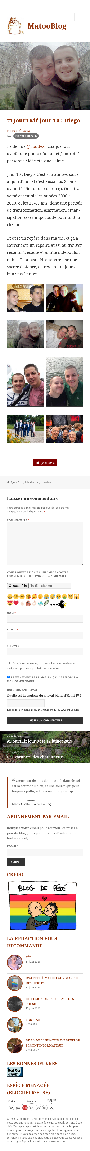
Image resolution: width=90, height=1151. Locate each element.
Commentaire (18, 520)
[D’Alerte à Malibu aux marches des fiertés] (15, 983)
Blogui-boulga (24, 136)
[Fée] (15, 962)
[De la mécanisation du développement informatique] (15, 1045)
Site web (13, 646)
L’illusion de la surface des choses (50, 1001)
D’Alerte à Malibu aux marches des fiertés (53, 980)
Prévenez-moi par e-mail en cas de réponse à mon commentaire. (42, 679)
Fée (28, 957)
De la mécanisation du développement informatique (53, 1042)
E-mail (13, 629)
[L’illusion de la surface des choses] (15, 1004)
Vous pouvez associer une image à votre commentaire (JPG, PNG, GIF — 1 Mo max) (37, 574)
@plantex (36, 146)
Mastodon (32, 482)
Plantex (46, 482)
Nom (11, 613)
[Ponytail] (15, 1025)
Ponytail (33, 1019)
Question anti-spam (22, 690)
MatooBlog (47, 26)
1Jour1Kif (17, 482)
